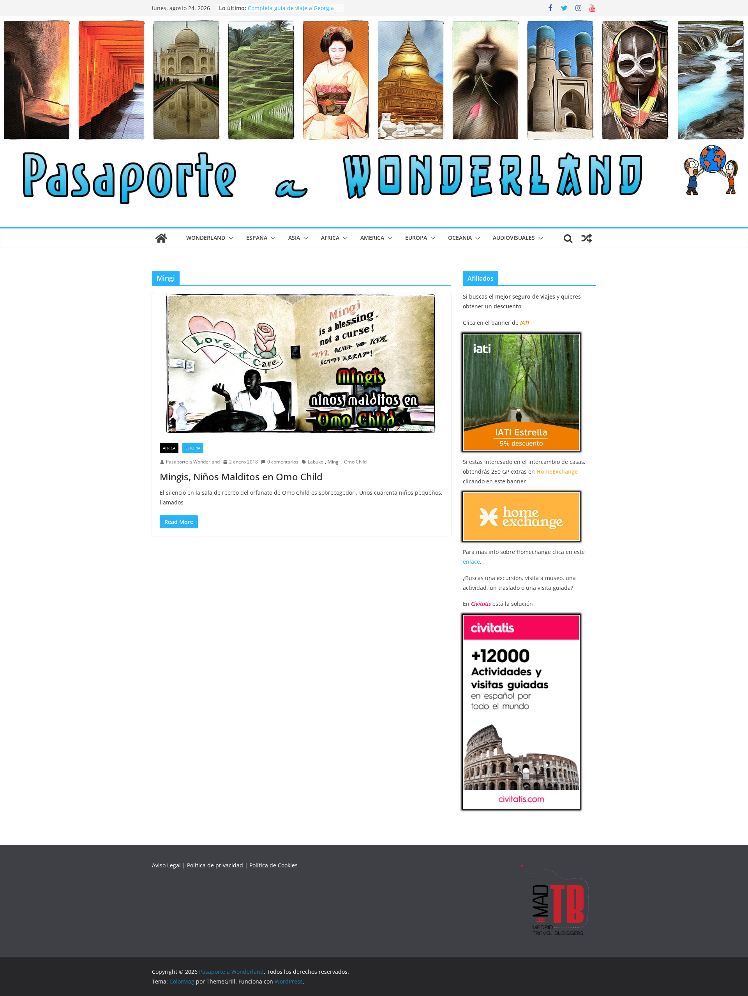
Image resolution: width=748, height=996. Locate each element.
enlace (471, 561)
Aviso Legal (166, 865)
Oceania (460, 237)
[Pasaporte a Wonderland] (374, 21)
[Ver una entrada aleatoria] (586, 238)
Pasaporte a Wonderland (193, 461)
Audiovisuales (514, 237)
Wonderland (205, 237)
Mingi (334, 461)
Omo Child (355, 461)
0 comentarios (282, 461)
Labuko (315, 461)
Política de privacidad (215, 865)
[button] (229, 238)
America (372, 237)
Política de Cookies (273, 865)
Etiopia (192, 448)
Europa (416, 237)
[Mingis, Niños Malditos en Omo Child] (301, 363)
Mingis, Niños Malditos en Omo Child (241, 476)
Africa (330, 237)
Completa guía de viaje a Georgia (291, 8)
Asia (294, 237)
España (256, 237)
